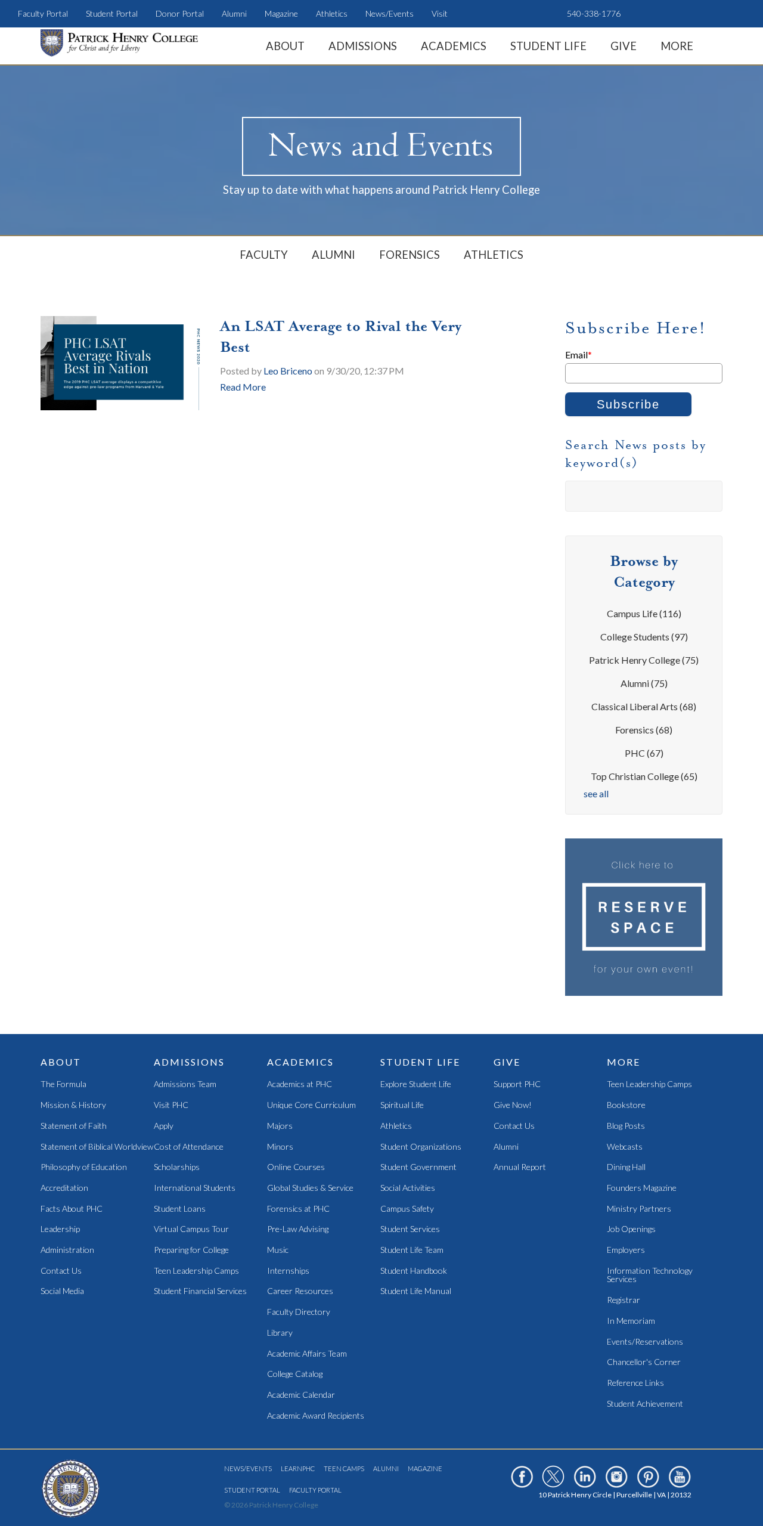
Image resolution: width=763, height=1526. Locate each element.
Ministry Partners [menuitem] (639, 1209)
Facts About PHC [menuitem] (72, 1209)
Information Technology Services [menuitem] (650, 1275)
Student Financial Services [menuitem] (200, 1291)
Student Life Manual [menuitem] (415, 1291)
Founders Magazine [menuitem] (642, 1188)
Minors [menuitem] (280, 1147)
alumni (644, 683)
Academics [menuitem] (453, 45)
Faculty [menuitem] (264, 254)
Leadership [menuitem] (60, 1229)
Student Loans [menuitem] (180, 1209)
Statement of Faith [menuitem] (74, 1126)
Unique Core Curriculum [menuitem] (311, 1105)
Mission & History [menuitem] (73, 1105)
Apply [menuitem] (163, 1126)
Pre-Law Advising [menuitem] (297, 1229)
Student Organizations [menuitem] (420, 1147)
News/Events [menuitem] (389, 13)
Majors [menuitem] (280, 1126)
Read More (243, 386)
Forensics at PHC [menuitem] (298, 1209)
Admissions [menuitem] (362, 45)
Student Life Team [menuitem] (411, 1250)
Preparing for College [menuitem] (191, 1250)
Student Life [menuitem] (548, 45)
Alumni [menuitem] (234, 13)
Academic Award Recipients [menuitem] (315, 1416)
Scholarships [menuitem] (177, 1167)
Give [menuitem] (623, 45)
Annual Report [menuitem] (520, 1167)
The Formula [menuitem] (63, 1084)
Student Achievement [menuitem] (645, 1404)
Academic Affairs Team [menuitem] (307, 1353)
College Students (644, 636)
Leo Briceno (287, 370)
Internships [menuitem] (288, 1271)
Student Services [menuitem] (410, 1229)
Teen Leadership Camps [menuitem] (196, 1271)
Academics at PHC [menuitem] (299, 1084)
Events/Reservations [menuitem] (645, 1342)
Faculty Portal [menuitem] (43, 13)
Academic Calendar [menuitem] (301, 1395)
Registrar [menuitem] (623, 1300)
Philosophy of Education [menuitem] (84, 1167)
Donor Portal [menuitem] (180, 13)
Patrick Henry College (644, 660)
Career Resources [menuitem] (300, 1291)
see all (596, 793)
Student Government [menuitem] (418, 1167)
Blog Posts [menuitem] (626, 1126)
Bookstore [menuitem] (626, 1105)
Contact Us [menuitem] (61, 1271)
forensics (643, 729)
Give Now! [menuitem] (513, 1105)
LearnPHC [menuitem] (298, 1468)
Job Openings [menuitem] (631, 1229)
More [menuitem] (676, 45)
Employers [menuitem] (626, 1250)
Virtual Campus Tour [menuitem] (191, 1229)
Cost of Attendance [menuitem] (189, 1147)
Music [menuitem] (278, 1250)
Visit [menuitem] (440, 13)
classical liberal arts (643, 706)
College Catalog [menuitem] (294, 1374)
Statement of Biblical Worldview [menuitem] (97, 1147)
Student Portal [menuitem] (112, 13)
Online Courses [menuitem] (296, 1167)
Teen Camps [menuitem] (344, 1468)
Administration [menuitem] (67, 1250)
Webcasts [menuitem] (625, 1147)
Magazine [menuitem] (281, 13)
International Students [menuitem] (194, 1188)
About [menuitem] (285, 45)
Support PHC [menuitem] (517, 1084)
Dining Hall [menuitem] (626, 1167)
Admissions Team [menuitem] (185, 1084)
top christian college (644, 776)
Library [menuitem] (280, 1333)
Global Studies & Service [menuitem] (310, 1188)
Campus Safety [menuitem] (407, 1209)
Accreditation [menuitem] (64, 1188)
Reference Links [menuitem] (635, 1383)
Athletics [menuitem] (332, 13)
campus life (644, 613)
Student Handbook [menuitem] (413, 1271)
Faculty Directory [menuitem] (298, 1312)
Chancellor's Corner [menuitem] (644, 1362)
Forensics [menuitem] (409, 254)
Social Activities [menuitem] (407, 1188)
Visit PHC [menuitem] (171, 1105)
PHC (644, 753)
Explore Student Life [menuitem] (415, 1084)
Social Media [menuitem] (62, 1291)
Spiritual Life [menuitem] (402, 1105)
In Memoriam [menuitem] (631, 1321)
